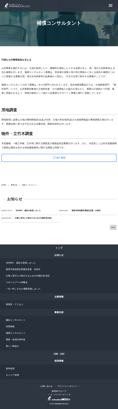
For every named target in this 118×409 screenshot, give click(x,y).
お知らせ (59, 255)
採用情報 (59, 360)
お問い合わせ (46, 386)
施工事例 (60, 157)
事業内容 (59, 312)
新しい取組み (12, 346)
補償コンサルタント (16, 333)
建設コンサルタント (16, 320)
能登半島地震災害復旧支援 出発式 (86, 210)
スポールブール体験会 (17, 282)
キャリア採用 (12, 375)
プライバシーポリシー (67, 386)
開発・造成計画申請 (15, 339)
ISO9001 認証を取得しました (28, 210)
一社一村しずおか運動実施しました (23, 288)
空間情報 (10, 326)
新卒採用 (10, 368)
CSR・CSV (59, 354)
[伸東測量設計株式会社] (19, 5)
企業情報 (59, 296)
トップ (59, 247)
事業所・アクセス (14, 304)
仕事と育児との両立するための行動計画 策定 (33, 218)
